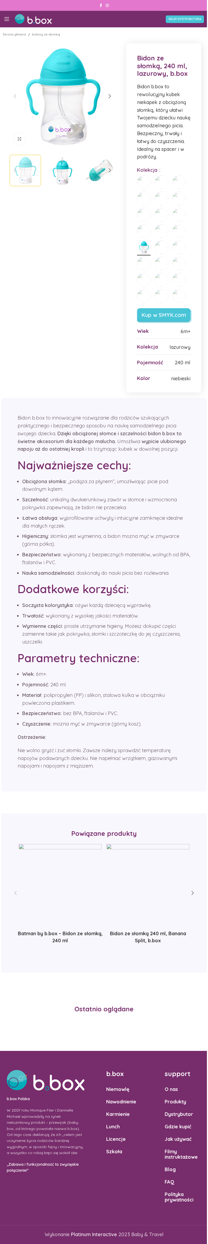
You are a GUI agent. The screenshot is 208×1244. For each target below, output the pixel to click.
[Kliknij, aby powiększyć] (20, 139)
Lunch (113, 1126)
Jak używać (178, 1139)
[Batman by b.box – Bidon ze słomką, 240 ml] (60, 885)
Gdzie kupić (178, 1126)
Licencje (116, 1139)
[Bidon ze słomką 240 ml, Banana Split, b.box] (147, 885)
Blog (170, 1169)
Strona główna (14, 34)
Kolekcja (148, 170)
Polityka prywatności (179, 1197)
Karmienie (118, 1114)
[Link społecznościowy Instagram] (107, 5)
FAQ (169, 1182)
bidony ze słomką (46, 34)
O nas (171, 1089)
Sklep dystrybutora (184, 19)
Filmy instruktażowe (181, 1154)
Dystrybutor (179, 1114)
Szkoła (114, 1151)
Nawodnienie (121, 1102)
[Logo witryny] (33, 18)
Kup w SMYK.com (163, 314)
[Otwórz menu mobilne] (6, 19)
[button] (14, 96)
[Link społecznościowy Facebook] (101, 5)
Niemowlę (117, 1089)
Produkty (175, 1102)
